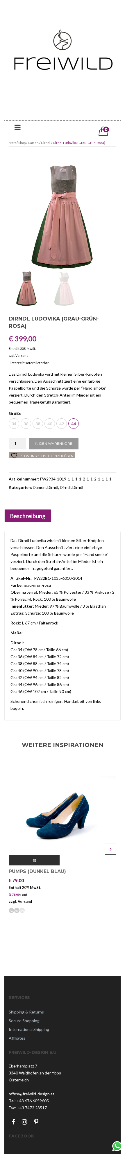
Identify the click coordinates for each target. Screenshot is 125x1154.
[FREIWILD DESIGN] (62, 62)
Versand (21, 355)
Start (12, 143)
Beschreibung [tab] (28, 515)
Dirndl (46, 143)
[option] (62, 217)
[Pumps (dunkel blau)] (62, 811)
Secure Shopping (24, 1020)
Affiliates (17, 1038)
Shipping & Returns (26, 1011)
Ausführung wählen (34, 860)
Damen (33, 143)
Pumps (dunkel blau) (37, 871)
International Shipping (29, 1029)
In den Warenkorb (54, 443)
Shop (22, 143)
